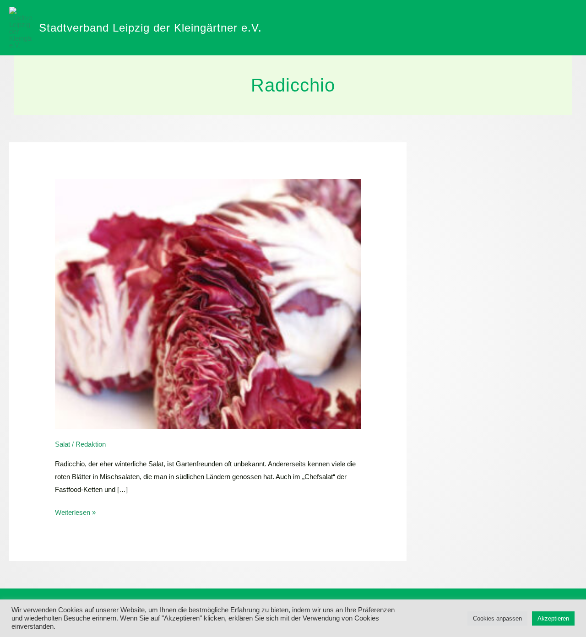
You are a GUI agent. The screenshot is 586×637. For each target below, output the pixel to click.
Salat (62, 444)
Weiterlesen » (75, 511)
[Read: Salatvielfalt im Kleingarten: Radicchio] (208, 303)
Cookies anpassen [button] (497, 618)
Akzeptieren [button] (553, 618)
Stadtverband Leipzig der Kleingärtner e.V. (150, 28)
